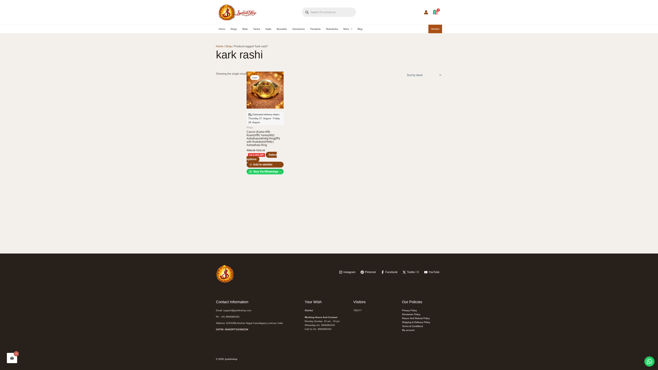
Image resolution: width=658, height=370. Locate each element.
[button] (350, 29)
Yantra (256, 29)
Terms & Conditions (412, 326)
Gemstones (298, 29)
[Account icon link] (426, 12)
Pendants (315, 29)
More (346, 29)
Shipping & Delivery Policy (416, 322)
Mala (245, 29)
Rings (234, 29)
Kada (268, 29)
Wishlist (435, 29)
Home (222, 29)
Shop (228, 46)
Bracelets (282, 29)
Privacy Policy (409, 310)
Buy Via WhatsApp (265, 171)
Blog (360, 29)
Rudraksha (332, 29)
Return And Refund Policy (416, 318)
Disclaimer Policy (411, 314)
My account (408, 330)
